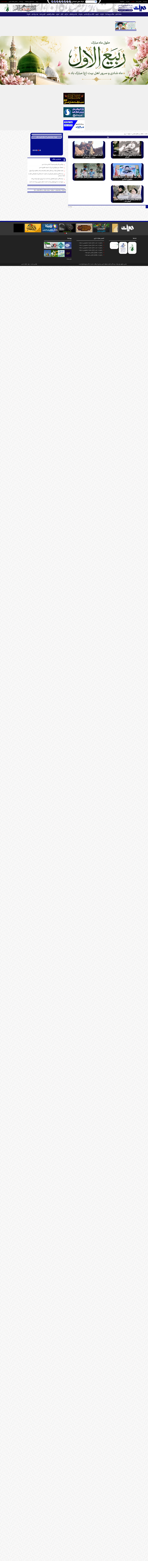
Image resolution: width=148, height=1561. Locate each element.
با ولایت (102, 14)
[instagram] (60, 1)
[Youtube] (62, 1)
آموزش (57, 14)
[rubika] (52, 1)
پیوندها (21, 2)
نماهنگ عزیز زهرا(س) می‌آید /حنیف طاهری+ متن (51, 168)
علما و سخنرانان (73, 14)
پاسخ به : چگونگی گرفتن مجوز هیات (93, 253)
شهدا (129, 134)
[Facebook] (67, 1)
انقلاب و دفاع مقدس (89, 14)
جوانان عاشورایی (51, 14)
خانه (146, 134)
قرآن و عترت (42, 14)
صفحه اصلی (118, 14)
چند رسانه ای (35, 14)
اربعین (97, 14)
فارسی (132, 2)
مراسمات (80, 14)
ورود (37, 2)
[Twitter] (65, 1)
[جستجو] (95, 1)
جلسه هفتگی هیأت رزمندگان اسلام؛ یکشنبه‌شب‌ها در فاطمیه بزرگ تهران (46, 171)
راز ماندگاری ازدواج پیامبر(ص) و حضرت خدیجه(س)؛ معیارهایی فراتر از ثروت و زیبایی (46, 175)
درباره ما (145, 2)
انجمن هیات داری (13, 2)
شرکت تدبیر (24, 264)
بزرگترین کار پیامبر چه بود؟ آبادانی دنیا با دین (52, 164)
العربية (127, 2)
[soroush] (55, 1)
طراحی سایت (34, 264)
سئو (29, 264)
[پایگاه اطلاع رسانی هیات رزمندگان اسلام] (132, 8)
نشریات (28, 14)
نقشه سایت (4, 2)
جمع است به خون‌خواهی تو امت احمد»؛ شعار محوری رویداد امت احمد (46, 182)
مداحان (66, 14)
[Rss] (70, 1)
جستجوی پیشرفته (29, 2)
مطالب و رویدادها (109, 14)
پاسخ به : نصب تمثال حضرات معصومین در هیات (90, 243)
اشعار (62, 14)
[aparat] (57, 1)
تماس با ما (138, 2)
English (122, 2)
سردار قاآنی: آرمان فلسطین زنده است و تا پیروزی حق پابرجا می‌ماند (47, 179)
